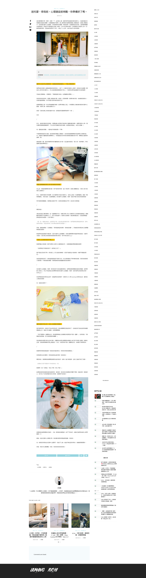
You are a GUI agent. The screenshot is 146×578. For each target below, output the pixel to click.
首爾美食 (96, 363)
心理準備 (39, 467)
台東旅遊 (96, 141)
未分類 (95, 32)
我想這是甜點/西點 (98, 231)
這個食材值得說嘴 (98, 325)
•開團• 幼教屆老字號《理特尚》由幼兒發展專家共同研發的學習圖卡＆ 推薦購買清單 (108, 512)
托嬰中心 (45, 467)
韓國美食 (96, 355)
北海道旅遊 (96, 107)
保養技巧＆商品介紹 (98, 100)
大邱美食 (96, 186)
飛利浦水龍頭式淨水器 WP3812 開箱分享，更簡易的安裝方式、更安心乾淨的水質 (109, 408)
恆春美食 (96, 216)
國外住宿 (96, 167)
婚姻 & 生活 (56, 8)
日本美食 (96, 250)
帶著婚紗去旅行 (97, 66)
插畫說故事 (96, 70)
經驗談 (50, 467)
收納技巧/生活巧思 (98, 235)
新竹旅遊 (96, 239)
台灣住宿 (96, 149)
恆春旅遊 (96, 212)
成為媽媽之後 (62, 8)
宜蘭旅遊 (96, 197)
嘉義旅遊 (96, 164)
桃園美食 (96, 269)
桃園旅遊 (96, 265)
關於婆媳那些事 (97, 81)
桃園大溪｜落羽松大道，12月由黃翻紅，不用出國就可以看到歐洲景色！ (109, 437)
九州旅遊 (96, 89)
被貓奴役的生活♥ (97, 77)
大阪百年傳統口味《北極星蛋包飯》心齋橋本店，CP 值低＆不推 (109, 414)
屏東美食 (96, 209)
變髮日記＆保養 (97, 322)
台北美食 (96, 134)
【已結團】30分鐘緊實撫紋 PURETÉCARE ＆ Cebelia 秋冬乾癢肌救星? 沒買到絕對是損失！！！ (105, 488)
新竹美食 (96, 243)
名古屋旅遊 (96, 156)
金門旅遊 (96, 333)
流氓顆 (59, 488)
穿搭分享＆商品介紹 (98, 303)
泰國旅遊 (96, 284)
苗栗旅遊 (96, 310)
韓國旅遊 (96, 352)
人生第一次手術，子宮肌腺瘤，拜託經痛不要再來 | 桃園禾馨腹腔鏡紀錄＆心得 (38, 535)
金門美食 (96, 337)
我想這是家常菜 (97, 228)
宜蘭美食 (96, 201)
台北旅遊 (96, 130)
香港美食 (96, 55)
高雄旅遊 (96, 370)
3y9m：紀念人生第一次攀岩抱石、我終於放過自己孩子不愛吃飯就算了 (108, 495)
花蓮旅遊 (96, 306)
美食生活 (96, 17)
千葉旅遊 (96, 115)
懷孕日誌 (96, 220)
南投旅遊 (96, 119)
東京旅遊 (96, 258)
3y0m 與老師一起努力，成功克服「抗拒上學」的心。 (108, 517)
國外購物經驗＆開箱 (98, 171)
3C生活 (95, 85)
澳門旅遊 (96, 291)
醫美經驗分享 (97, 329)
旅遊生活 (96, 13)
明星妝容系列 (97, 254)
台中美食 (96, 126)
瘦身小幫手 (96, 295)
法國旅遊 (96, 280)
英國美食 (96, 51)
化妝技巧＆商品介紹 (98, 104)
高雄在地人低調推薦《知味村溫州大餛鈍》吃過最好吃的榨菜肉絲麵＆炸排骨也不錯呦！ (109, 431)
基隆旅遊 (96, 175)
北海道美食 (96, 111)
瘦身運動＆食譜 (97, 299)
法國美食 (96, 43)
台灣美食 (96, 36)
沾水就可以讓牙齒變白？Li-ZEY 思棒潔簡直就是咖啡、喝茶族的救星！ (109, 449)
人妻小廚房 (96, 58)
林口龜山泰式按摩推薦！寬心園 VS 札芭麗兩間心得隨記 (109, 395)
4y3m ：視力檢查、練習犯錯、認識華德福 (80, 534)
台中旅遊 (96, 122)
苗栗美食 (96, 314)
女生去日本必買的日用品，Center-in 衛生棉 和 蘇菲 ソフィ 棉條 (109, 443)
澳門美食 (96, 47)
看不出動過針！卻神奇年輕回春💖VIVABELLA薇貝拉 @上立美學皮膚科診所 (109, 463)
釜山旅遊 (96, 340)
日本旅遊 (96, 246)
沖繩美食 (96, 276)
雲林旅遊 (96, 348)
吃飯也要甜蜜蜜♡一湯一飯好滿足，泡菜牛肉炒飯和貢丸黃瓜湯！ (109, 402)
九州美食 (96, 92)
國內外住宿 (96, 28)
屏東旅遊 (96, 205)
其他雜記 (96, 62)
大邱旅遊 (96, 182)
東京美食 (96, 261)
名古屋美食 (96, 160)
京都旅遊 (96, 96)
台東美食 (96, 145)
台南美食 (96, 40)
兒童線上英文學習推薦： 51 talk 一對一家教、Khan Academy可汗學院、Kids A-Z (59, 535)
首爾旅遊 (96, 359)
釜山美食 (96, 344)
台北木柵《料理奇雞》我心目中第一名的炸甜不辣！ (109, 425)
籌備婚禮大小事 (97, 73)
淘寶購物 (96, 288)
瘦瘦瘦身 (96, 21)
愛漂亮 (95, 25)
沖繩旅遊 (96, 273)
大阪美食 (96, 194)
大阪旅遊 (96, 190)
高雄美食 (96, 374)
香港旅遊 (96, 367)
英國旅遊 (96, 318)
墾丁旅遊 (96, 179)
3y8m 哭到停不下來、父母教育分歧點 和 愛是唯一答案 (108, 500)
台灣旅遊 (96, 152)
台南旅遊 (96, 137)
